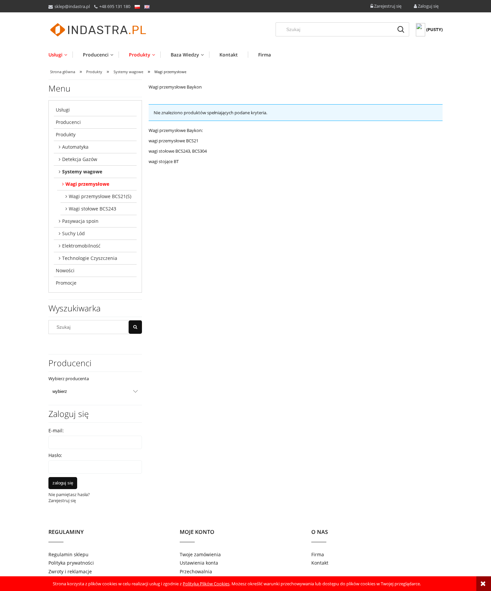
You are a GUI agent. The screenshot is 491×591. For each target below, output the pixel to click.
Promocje (66, 283)
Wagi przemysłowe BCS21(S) (100, 196)
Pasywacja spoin (80, 221)
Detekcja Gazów (79, 159)
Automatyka (75, 147)
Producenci (68, 122)
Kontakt (319, 563)
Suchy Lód (73, 233)
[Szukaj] (400, 29)
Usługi (63, 110)
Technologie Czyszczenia (89, 258)
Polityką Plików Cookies (206, 584)
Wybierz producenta (68, 378)
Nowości (65, 270)
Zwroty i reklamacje (70, 571)
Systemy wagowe (82, 171)
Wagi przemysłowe (87, 184)
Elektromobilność (81, 246)
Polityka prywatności (71, 563)
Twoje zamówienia (200, 554)
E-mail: (56, 430)
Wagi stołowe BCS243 (92, 208)
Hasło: (55, 455)
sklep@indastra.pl (72, 6)
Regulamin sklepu (68, 554)
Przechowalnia (196, 571)
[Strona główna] (98, 30)
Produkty (65, 134)
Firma (317, 554)
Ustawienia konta (199, 563)
